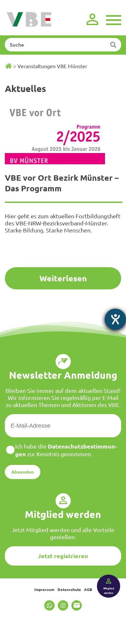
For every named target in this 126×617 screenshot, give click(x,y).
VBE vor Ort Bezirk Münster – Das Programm (62, 182)
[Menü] (113, 19)
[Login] (92, 19)
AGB (88, 589)
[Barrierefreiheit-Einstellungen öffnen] (115, 319)
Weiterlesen (63, 278)
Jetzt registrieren (63, 555)
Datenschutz (69, 589)
